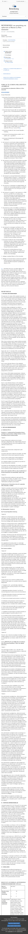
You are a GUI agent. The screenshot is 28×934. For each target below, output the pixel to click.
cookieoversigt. (20, 931)
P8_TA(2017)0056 (9, 62)
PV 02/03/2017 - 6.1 (9, 58)
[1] (19, 127)
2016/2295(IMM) (11, 40)
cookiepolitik (10, 931)
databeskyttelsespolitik (21, 929)
